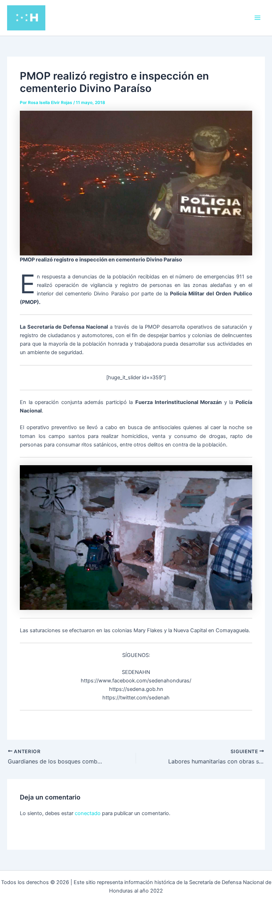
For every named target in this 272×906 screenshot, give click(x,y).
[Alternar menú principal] (257, 17)
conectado (88, 813)
